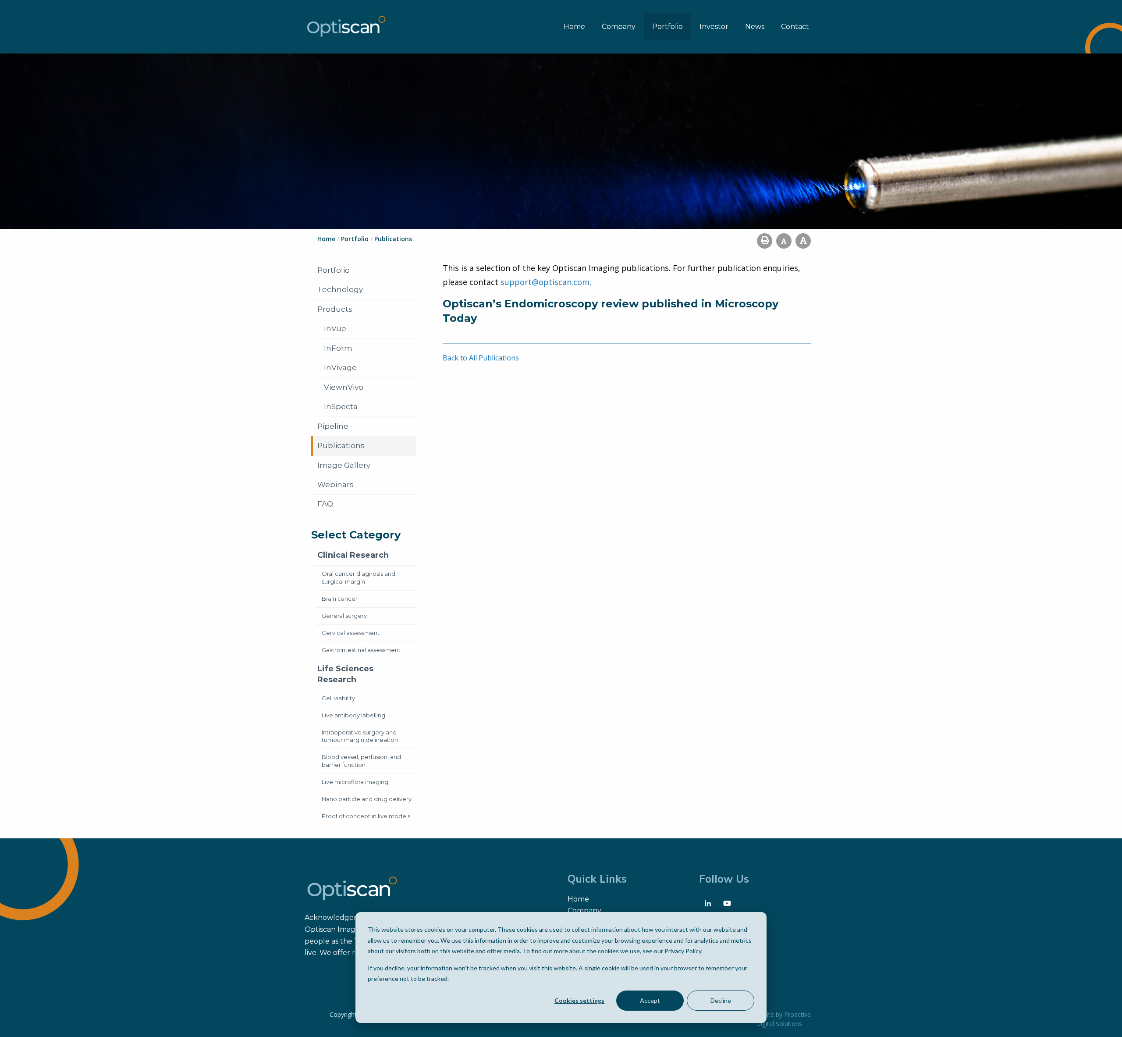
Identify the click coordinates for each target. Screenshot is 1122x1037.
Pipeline (332, 426)
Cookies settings (579, 1000)
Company (619, 26)
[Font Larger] (803, 241)
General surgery (344, 615)
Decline (720, 1000)
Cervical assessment (351, 632)
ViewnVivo (343, 387)
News (754, 26)
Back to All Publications (481, 358)
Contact (795, 26)
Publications (341, 445)
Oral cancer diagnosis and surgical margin (358, 577)
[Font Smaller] (784, 241)
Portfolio (667, 26)
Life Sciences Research (345, 674)
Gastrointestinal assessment (361, 649)
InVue (335, 328)
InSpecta (341, 406)
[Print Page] (764, 241)
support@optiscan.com (545, 282)
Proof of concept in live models (366, 816)
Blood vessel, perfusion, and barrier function (361, 760)
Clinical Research (353, 555)
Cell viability (338, 698)
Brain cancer (340, 598)
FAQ (325, 503)
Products (334, 309)
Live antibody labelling (353, 715)
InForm (338, 348)
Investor (713, 26)
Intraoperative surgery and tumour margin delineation (360, 736)
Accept (650, 1000)
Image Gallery (343, 465)
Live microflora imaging (355, 781)
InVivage (340, 367)
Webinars (335, 484)
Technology (340, 289)
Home (574, 26)
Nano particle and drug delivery (367, 798)
